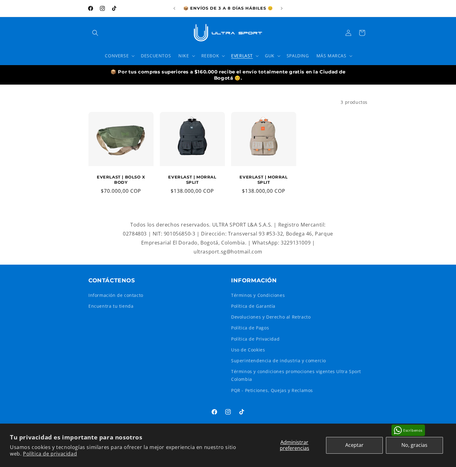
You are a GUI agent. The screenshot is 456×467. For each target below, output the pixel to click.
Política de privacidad (50, 453)
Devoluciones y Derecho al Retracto (271, 317)
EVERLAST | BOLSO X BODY (121, 179)
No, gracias (414, 445)
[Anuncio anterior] (174, 8)
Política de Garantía (253, 306)
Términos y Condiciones (258, 295)
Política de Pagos (250, 328)
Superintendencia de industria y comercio (278, 360)
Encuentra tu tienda (110, 306)
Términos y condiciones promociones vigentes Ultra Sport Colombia (296, 375)
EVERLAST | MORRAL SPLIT (192, 179)
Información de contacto (115, 295)
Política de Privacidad (255, 339)
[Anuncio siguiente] (281, 8)
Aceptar (354, 445)
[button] (95, 33)
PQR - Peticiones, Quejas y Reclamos (272, 390)
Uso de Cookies (248, 350)
